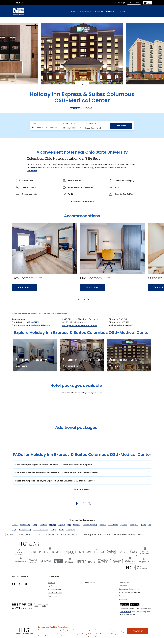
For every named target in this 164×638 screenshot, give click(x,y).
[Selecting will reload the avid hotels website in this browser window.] (91, 561)
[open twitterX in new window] (88, 503)
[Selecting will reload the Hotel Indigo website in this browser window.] (98, 551)
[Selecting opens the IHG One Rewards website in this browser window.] (136, 567)
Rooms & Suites (84, 11)
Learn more (125, 611)
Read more (32, 170)
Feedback (123, 599)
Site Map (122, 596)
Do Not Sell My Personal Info (130, 592)
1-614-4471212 (32, 322)
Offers (72, 11)
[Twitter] (19, 584)
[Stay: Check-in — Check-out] (45, 127)
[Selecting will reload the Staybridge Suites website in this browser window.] (116, 561)
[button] (147, 2)
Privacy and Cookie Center (129, 589)
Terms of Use (124, 582)
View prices (121, 126)
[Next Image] (86, 84)
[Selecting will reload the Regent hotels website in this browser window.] (31, 551)
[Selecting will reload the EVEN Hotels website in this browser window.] (46, 561)
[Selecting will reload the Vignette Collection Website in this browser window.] (70, 551)
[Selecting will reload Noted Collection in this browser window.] (111, 551)
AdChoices (123, 585)
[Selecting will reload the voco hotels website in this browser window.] (123, 551)
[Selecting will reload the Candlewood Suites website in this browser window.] (143, 561)
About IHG (51, 583)
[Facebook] (14, 584)
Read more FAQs (82, 489)
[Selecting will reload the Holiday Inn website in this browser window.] (70, 561)
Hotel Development (55, 593)
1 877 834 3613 (40, 606)
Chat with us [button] (21, 3)
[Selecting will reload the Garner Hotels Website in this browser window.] (81, 561)
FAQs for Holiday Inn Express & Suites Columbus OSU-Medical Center (82, 454)
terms (115, 632)
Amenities (99, 11)
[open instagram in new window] (81, 503)
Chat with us (52, 596)
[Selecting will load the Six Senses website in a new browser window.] (19, 551)
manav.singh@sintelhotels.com (34, 325)
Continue (138, 631)
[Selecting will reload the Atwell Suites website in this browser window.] (103, 561)
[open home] (3, 534)
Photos (122, 11)
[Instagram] (25, 584)
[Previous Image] (78, 84)
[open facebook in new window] (75, 503)
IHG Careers (52, 586)
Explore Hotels (89, 582)
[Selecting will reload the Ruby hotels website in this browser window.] (133, 551)
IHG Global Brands (54, 589)
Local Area (110, 11)
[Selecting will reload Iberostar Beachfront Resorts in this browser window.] (20, 561)
